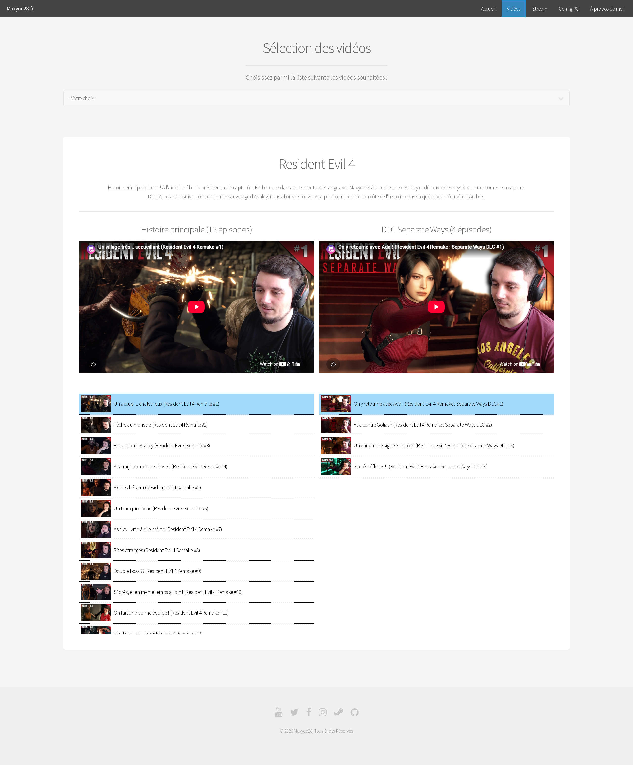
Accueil (488, 8)
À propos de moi (607, 8)
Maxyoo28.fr (20, 8)
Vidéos (513, 8)
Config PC (569, 8)
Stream (539, 8)
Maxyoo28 (303, 731)
